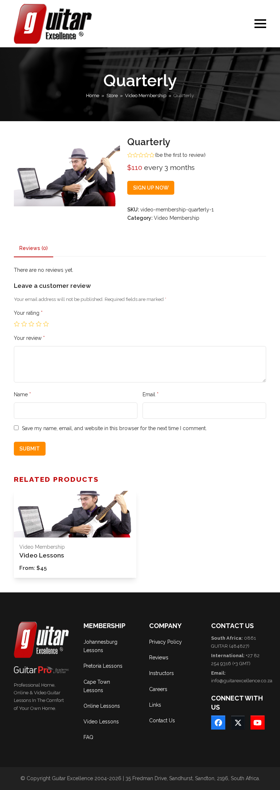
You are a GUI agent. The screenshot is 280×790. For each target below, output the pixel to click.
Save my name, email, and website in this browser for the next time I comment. (114, 428)
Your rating (28, 313)
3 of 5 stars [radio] (31, 324)
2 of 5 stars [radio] (24, 324)
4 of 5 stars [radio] (39, 324)
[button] (260, 23)
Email (151, 394)
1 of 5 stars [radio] (17, 324)
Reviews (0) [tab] (33, 248)
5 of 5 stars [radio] (46, 324)
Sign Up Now (151, 188)
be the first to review (180, 155)
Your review (29, 338)
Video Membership (176, 218)
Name (22, 394)
